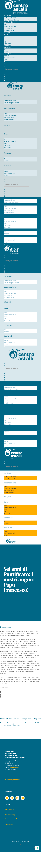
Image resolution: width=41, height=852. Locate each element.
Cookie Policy (9, 824)
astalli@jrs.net (14, 767)
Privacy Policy (9, 809)
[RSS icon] (20, 844)
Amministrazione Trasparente (14, 819)
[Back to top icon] (35, 847)
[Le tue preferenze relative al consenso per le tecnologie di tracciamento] (37, 848)
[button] (20, 692)
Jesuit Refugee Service (12, 780)
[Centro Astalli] (16, 13)
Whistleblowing (10, 815)
